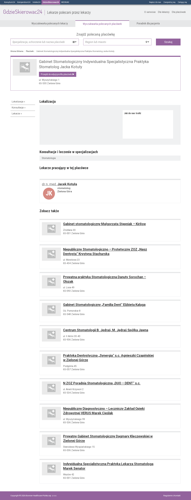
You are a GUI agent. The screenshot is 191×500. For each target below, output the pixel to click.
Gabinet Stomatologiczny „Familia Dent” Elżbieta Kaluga (104, 305)
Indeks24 (36, 2)
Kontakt (177, 495)
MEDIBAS (65, 2)
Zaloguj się (182, 2)
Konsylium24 (9, 2)
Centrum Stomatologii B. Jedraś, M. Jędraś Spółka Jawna (105, 330)
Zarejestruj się (169, 2)
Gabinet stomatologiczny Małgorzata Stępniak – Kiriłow (104, 224)
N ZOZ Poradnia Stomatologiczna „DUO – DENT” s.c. (101, 383)
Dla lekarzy (164, 12)
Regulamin (168, 495)
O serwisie (150, 12)
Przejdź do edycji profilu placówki (56, 74)
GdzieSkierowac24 (47, 11)
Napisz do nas (155, 2)
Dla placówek (179, 12)
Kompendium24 (23, 2)
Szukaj (168, 42)
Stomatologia (49, 158)
